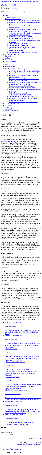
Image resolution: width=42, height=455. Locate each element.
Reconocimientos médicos (13, 19)
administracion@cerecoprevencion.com (29, 444)
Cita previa (8, 56)
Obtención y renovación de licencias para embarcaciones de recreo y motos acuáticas (22, 37)
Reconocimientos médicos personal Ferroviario (23, 52)
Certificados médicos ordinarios (18, 43)
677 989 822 (13, 8)
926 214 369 (13, 5)
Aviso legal (8, 59)
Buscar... (3, 12)
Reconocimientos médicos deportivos (20, 45)
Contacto (7, 58)
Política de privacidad (11, 61)
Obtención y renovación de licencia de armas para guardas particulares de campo (24, 30)
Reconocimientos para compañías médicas (22, 47)
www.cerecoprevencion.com (9, 141)
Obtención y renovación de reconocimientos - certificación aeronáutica (23, 50)
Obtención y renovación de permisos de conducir (24, 20)
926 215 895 (31, 438)
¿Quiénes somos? (10, 17)
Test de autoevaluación (12, 54)
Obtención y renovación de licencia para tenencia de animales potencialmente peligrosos (25, 34)
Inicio (6, 15)
